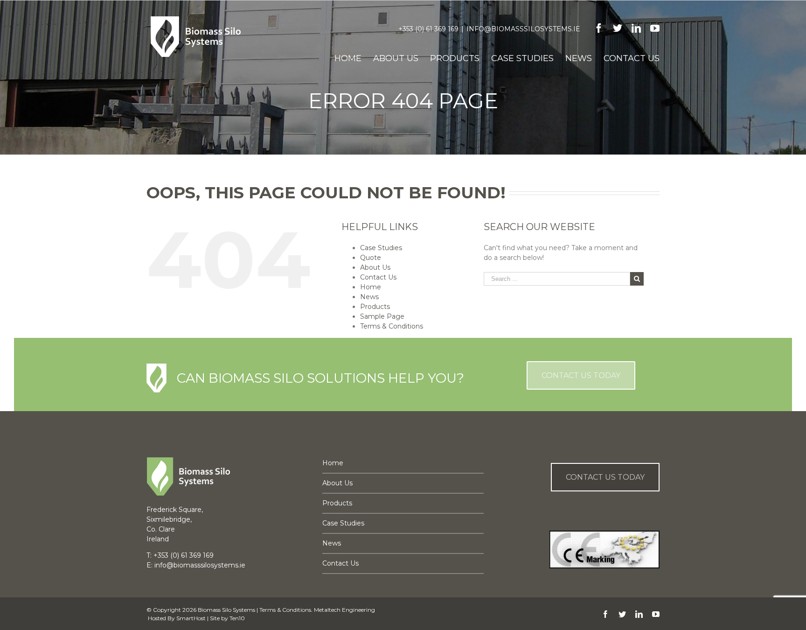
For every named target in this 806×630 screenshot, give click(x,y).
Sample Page (382, 316)
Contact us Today (605, 477)
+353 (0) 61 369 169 (428, 29)
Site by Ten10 (227, 618)
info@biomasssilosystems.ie (523, 29)
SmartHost (191, 618)
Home (370, 287)
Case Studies (381, 248)
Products (375, 306)
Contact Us (378, 277)
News (369, 297)
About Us (375, 267)
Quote (370, 257)
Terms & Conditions (391, 326)
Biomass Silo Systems (226, 609)
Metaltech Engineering (344, 609)
